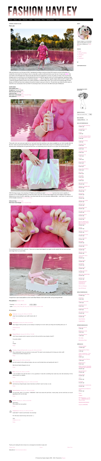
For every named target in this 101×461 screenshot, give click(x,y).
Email (79, 51)
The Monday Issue (83, 234)
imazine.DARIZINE (83, 404)
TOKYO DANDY (82, 346)
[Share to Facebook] (34, 304)
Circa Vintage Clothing (84, 125)
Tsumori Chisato (33, 306)
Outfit (18, 306)
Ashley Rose (82, 204)
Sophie (14, 400)
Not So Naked (82, 165)
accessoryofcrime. (83, 245)
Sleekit (80, 227)
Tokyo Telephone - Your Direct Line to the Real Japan (85, 354)
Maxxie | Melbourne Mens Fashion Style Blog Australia (84, 223)
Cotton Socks (82, 260)
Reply (14, 318)
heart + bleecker (83, 238)
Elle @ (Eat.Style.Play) (18, 381)
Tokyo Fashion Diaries (84, 359)
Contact (58, 19)
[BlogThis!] (31, 304)
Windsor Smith (20, 96)
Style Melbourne (83, 207)
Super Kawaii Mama (84, 168)
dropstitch (81, 193)
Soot (39, 78)
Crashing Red (82, 218)
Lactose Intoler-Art (83, 308)
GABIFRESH (82, 321)
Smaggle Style (82, 144)
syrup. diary (82, 374)
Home (10, 19)
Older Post (69, 447)
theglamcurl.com (16, 420)
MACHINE (81, 241)
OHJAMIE (81, 175)
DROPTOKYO (82, 362)
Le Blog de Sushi (83, 270)
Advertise (25, 19)
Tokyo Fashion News (84, 349)
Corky (80, 132)
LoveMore (81, 179)
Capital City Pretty (83, 140)
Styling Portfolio (50, 19)
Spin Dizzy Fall (82, 190)
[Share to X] (33, 304)
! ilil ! (80, 378)
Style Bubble (82, 319)
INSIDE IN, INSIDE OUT (84, 186)
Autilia (80, 158)
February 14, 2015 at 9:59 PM (26, 410)
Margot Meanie (16, 334)
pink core (24, 306)
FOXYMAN (81, 263)
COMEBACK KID (83, 147)
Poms (22, 91)
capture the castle (83, 200)
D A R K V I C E (82, 154)
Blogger (63, 458)
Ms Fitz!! (81, 172)
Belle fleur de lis (83, 327)
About (15, 19)
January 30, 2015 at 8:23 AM (34, 350)
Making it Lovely (83, 331)
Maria (14, 371)
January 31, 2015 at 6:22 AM (31, 381)
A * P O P (81, 381)
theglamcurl (16, 410)
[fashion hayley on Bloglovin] (83, 108)
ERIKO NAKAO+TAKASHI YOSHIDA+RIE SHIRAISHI (85, 367)
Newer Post (12, 447)
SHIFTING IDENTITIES (84, 274)
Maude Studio (20, 93)
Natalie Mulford (16, 390)
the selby (81, 338)
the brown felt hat (83, 182)
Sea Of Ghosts (82, 288)
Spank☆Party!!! (83, 371)
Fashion (14, 306)
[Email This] (30, 304)
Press (43, 19)
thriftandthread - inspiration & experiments (83, 282)
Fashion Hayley (17, 304)
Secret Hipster (82, 161)
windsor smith (40, 306)
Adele (14, 360)
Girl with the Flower (84, 312)
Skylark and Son (83, 252)
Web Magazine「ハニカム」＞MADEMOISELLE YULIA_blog (84, 399)
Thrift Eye (81, 298)
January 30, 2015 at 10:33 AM (23, 360)
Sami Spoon (16, 322)
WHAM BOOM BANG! (84, 402)
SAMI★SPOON (16, 327)
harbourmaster (82, 248)
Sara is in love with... (84, 301)
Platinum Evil (82, 267)
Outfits (30, 19)
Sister (80, 393)
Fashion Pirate (82, 315)
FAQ (20, 19)
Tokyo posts (37, 19)
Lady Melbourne (83, 129)
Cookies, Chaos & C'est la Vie (20, 350)
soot (28, 306)
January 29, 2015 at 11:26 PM (25, 314)
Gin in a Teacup (83, 286)
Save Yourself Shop (26, 94)
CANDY (80, 395)
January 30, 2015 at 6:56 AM (26, 322)
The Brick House (83, 334)
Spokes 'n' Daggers (83, 231)
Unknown (15, 314)
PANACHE (81, 197)
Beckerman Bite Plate (84, 294)
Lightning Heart (83, 214)
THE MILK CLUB (83, 151)
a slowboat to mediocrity (85, 385)
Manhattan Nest (83, 340)
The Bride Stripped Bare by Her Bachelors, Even (85, 136)
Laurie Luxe (82, 277)
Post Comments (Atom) (21, 449)
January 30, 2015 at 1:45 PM (22, 371)
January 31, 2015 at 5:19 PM (27, 390)
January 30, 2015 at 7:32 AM (27, 334)
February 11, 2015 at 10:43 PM (24, 400)
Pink (21, 306)
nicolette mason (83, 304)
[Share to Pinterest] (36, 304)
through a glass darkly (84, 211)
